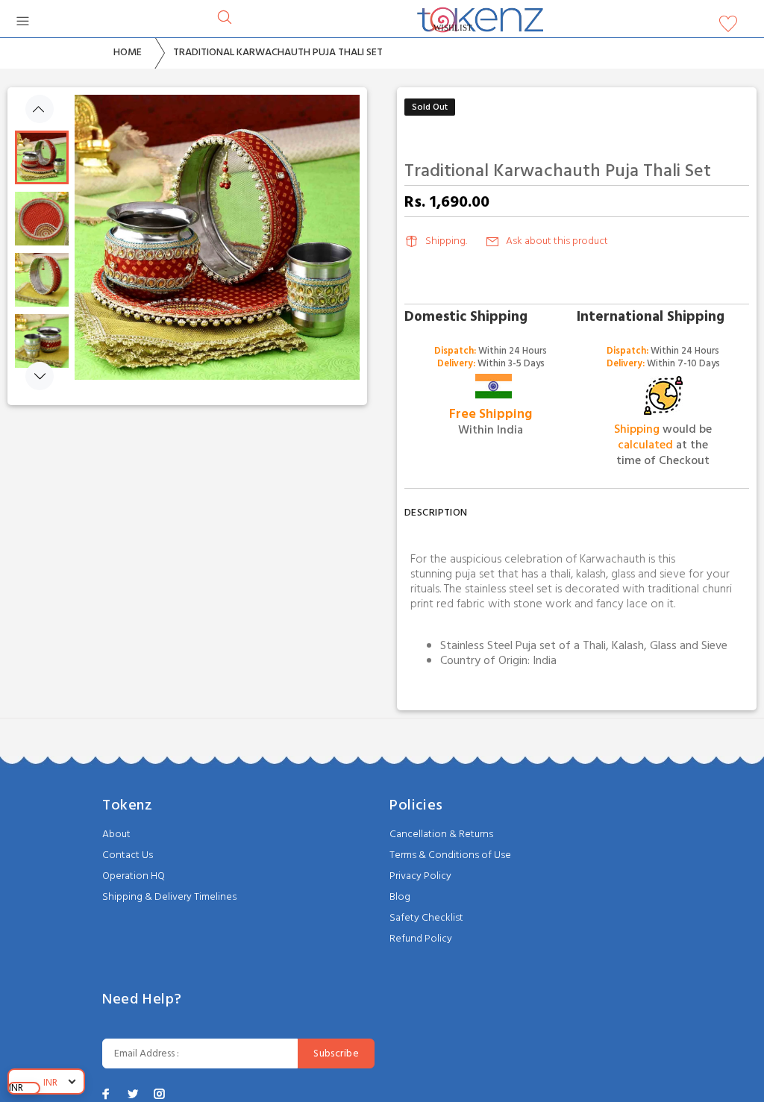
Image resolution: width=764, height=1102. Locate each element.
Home (127, 52)
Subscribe (336, 1053)
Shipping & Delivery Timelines (169, 897)
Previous (39, 109)
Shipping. (446, 241)
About (116, 834)
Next (39, 376)
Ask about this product (557, 241)
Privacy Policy (420, 876)
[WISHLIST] (728, 28)
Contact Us (127, 855)
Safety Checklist (426, 918)
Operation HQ (133, 876)
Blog (399, 897)
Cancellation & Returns (441, 834)
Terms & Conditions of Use (450, 855)
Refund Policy (420, 939)
